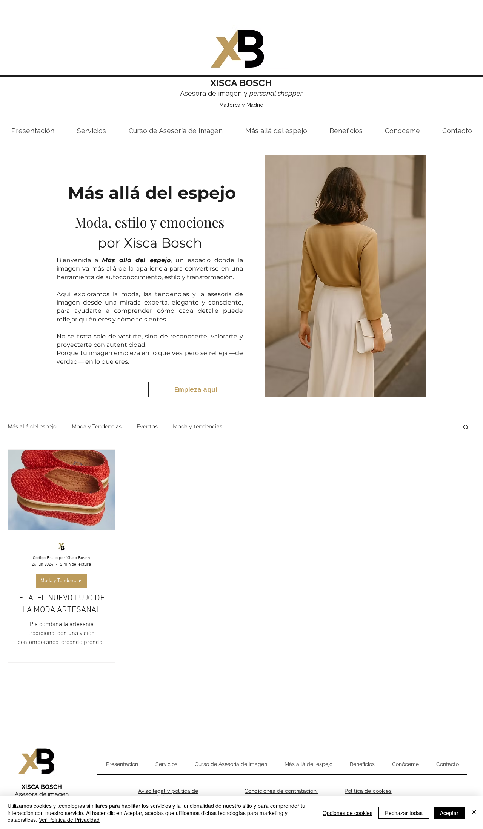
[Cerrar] (473, 812)
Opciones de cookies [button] (347, 813)
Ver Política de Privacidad (69, 819)
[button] (465, 428)
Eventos (147, 426)
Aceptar (449, 813)
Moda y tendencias (197, 426)
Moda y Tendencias (97, 426)
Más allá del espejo (32, 426)
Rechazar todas (404, 813)
